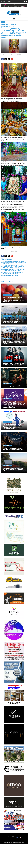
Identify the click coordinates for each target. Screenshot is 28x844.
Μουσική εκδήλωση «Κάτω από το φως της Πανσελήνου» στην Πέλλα (13, 449)
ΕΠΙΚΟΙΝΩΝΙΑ (9, 1)
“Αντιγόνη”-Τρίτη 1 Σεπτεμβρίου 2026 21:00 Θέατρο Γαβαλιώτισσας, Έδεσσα (13, 273)
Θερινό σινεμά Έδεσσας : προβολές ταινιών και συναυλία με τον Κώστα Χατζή (13, 469)
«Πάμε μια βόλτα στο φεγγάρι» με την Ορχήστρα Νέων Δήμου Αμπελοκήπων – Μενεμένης (14, 270)
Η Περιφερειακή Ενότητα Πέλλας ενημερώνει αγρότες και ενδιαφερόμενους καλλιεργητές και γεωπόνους (14, 262)
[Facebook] (24, 1)
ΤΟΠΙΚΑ (3, 21)
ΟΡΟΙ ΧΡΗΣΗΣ (3, 1)
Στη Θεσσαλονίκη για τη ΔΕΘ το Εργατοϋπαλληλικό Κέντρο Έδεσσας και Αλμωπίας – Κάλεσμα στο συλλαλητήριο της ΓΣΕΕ (13, 426)
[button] (14, 19)
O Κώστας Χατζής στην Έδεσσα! (10, 275)
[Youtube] (26, 1)
